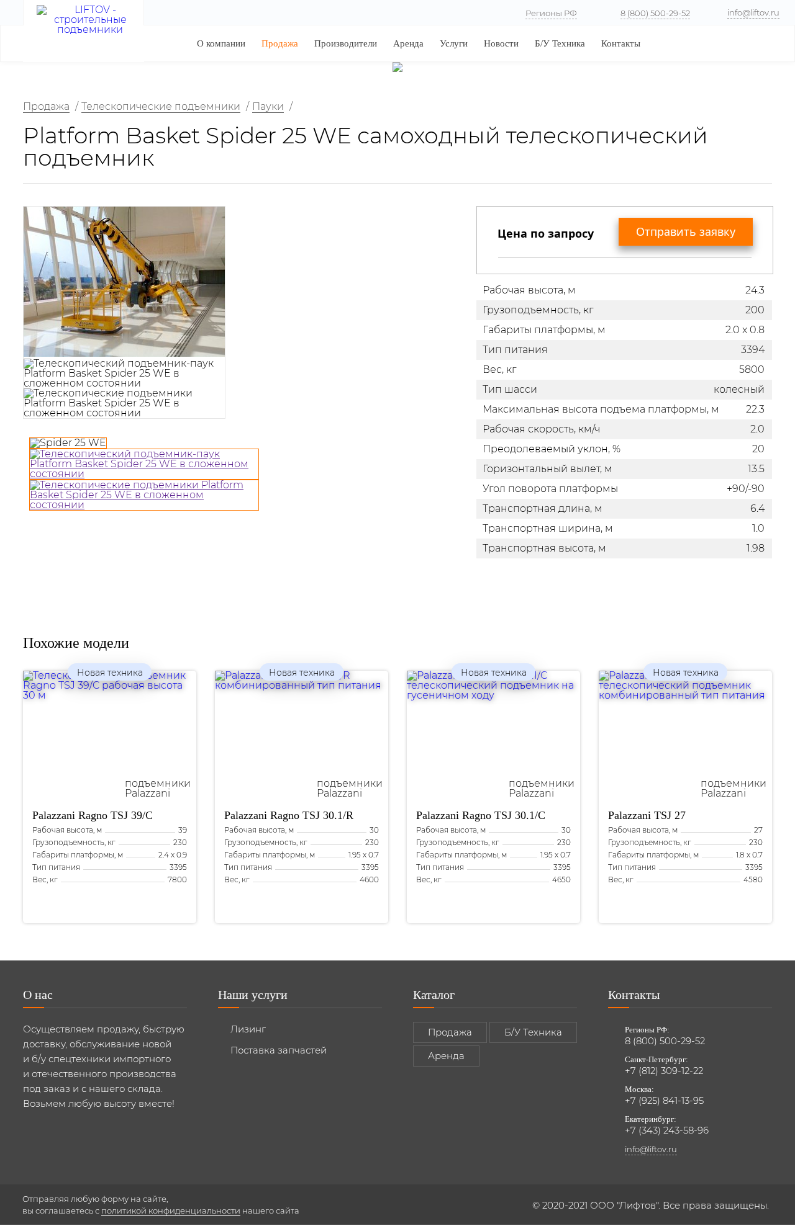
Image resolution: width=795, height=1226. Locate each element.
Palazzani (92, 815)
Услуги (454, 43)
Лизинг (248, 1029)
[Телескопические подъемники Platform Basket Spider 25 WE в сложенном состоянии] (144, 495)
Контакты (620, 43)
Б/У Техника (560, 43)
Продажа (279, 43)
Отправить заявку (685, 231)
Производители (345, 43)
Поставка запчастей (278, 1050)
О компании (221, 43)
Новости (501, 43)
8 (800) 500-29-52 (655, 13)
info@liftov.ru (753, 12)
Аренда (408, 43)
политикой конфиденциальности (170, 1210)
